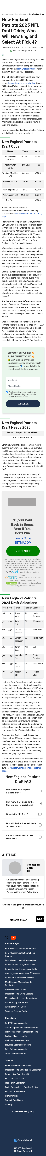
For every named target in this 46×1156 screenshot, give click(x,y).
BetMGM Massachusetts (16, 1023)
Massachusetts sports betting (21, 83)
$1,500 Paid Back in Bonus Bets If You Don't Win (22, 526)
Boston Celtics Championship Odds (21, 969)
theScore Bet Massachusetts (18, 1045)
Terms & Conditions (14, 1100)
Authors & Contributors (15, 1091)
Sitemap (9, 1104)
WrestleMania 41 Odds (15, 1007)
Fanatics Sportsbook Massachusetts (21, 1032)
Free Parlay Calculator (15, 1083)
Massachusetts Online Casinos (19, 994)
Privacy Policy (11, 1096)
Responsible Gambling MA (17, 1074)
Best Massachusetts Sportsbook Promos (20, 954)
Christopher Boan (12, 47)
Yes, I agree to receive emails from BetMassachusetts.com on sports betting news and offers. (22, 394)
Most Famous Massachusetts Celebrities (18, 983)
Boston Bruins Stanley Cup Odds (19, 978)
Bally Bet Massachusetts (16, 1049)
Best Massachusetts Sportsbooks (20, 948)
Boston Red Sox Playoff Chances (20, 965)
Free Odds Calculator (14, 1078)
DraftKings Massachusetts (17, 1040)
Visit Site (23, 551)
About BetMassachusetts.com (18, 1065)
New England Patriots (27, 69)
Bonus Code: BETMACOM (23, 540)
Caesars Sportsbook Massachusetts (21, 1027)
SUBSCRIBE (23, 404)
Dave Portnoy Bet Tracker (16, 1002)
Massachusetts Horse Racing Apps (21, 998)
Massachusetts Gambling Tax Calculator (23, 1070)
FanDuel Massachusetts (16, 1036)
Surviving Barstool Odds (16, 1011)
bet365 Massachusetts (15, 1053)
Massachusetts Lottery (15, 989)
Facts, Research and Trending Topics (21, 1087)
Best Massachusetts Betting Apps (20, 960)
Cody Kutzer (31, 50)
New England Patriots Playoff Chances (22, 973)
